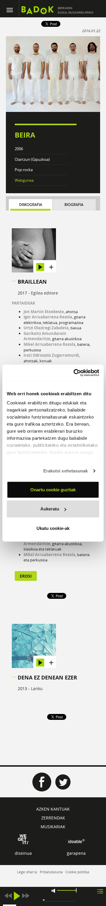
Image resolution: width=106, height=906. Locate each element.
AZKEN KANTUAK (53, 809)
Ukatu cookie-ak (53, 527)
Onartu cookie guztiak (53, 489)
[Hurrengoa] (25, 895)
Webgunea (24, 180)
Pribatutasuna (51, 871)
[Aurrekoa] (8, 895)
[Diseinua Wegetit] (23, 839)
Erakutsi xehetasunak (65, 470)
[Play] (16, 895)
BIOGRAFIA (73, 204)
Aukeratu (49, 508)
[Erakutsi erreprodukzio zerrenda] (100, 891)
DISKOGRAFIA (30, 204)
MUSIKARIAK (53, 826)
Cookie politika (77, 871)
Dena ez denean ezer (47, 677)
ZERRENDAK (53, 818)
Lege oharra (27, 871)
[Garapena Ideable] (76, 841)
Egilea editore (44, 293)
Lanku (37, 688)
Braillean (32, 281)
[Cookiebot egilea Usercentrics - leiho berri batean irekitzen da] (74, 373)
